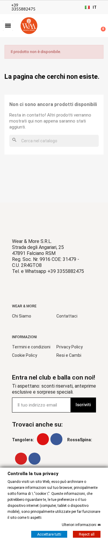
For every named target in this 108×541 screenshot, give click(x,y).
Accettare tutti (49, 534)
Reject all (86, 534)
